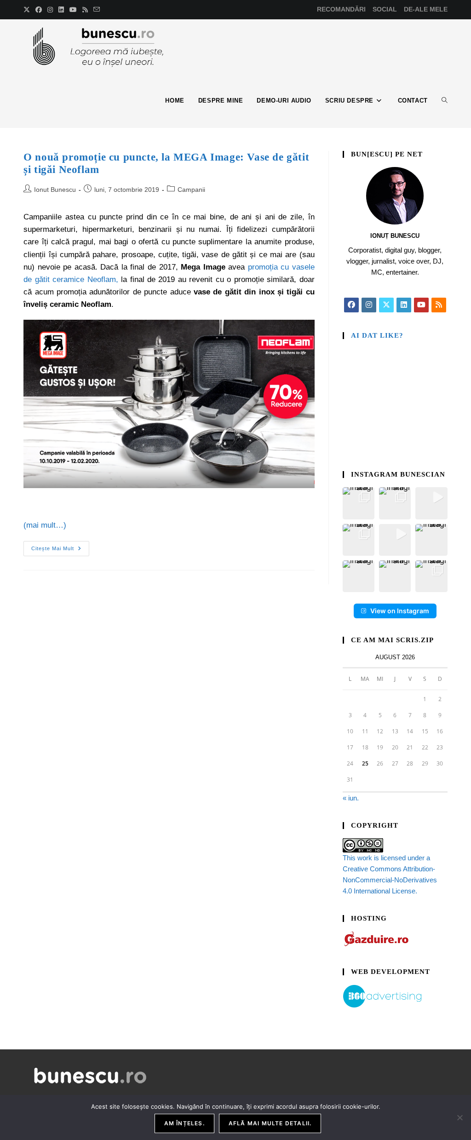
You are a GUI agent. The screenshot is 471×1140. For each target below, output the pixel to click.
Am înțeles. (184, 1123)
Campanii (191, 189)
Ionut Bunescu (55, 189)
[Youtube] (421, 305)
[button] (358, 503)
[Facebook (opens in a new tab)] (39, 9)
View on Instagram (399, 611)
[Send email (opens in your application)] (97, 9)
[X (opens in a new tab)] (28, 9)
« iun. (351, 798)
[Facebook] (351, 305)
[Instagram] (369, 305)
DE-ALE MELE (426, 9)
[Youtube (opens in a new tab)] (73, 9)
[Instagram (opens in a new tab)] (50, 9)
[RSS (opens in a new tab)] (85, 9)
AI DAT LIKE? (377, 335)
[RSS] (438, 305)
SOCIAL (385, 9)
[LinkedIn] (403, 305)
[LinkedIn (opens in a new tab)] (61, 9)
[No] (459, 1117)
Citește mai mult (60, 546)
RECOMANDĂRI (341, 9)
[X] (386, 305)
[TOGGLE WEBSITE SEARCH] (444, 101)
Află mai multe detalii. (270, 1123)
